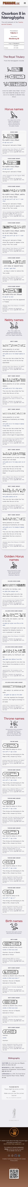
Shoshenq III (14, 39)
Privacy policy (14, 1160)
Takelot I (14, 33)
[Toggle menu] (25, 3)
